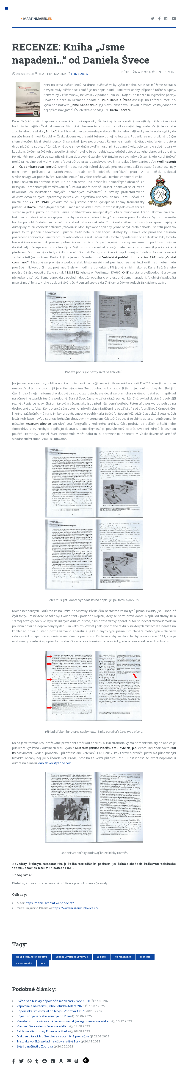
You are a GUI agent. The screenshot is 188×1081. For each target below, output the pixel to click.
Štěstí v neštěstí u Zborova (35, 1046)
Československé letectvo (72, 957)
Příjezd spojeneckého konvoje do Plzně (44, 1016)
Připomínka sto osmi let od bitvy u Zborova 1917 (50, 1011)
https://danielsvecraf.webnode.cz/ (50, 903)
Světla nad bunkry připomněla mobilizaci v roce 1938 (53, 1001)
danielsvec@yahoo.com (55, 763)
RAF (43, 963)
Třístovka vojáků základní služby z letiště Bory (48, 1041)
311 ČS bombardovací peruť (31, 957)
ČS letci (101, 957)
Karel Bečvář (24, 963)
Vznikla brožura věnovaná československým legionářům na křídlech (64, 1021)
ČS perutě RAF (123, 957)
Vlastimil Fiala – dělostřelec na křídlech (43, 1026)
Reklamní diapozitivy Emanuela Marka (43, 1031)
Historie (79, 74)
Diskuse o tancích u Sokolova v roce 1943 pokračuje (53, 1036)
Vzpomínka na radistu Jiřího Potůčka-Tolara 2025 (51, 1006)
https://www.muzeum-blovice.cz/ (75, 908)
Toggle (8, 8)
